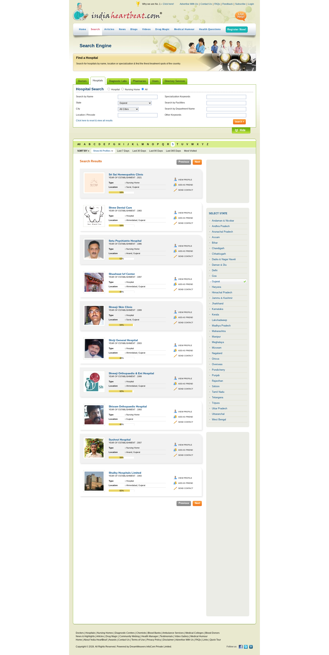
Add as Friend (185, 185)
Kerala (215, 314)
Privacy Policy (154, 639)
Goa (214, 275)
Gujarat (216, 281)
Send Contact (185, 190)
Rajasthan (217, 380)
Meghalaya (218, 342)
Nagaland (217, 353)
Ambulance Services (173, 633)
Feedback (227, 4)
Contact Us (206, 4)
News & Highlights (85, 636)
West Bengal (219, 419)
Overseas (217, 364)
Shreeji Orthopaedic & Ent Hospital (131, 373)
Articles (109, 29)
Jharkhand (217, 303)
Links (205, 639)
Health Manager (149, 636)
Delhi (214, 270)
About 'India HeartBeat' (95, 639)
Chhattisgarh (219, 253)
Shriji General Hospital (123, 340)
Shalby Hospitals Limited (125, 472)
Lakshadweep (219, 320)
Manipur (216, 336)
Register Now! (236, 29)
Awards (113, 639)
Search (95, 29)
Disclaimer (168, 639)
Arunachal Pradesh (222, 231)
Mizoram (216, 347)
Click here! (168, 4)
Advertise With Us (189, 4)
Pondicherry (218, 369)
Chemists (141, 633)
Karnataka (217, 309)
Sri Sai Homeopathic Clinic (126, 174)
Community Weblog (129, 636)
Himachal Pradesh (222, 292)
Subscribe (240, 4)
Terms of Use (138, 639)
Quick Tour (215, 639)
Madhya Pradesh (221, 325)
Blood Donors (212, 633)
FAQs (217, 4)
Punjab (216, 375)
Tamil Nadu (218, 391)
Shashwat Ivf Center (122, 273)
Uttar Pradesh (219, 408)
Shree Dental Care (120, 207)
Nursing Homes (105, 633)
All (146, 89)
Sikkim (216, 386)
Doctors (80, 633)
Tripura (216, 402)
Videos (146, 29)
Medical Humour (184, 29)
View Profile (185, 180)
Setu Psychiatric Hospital (125, 240)
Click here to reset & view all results (94, 120)
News (122, 29)
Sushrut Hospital (120, 439)
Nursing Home (132, 89)
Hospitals (90, 633)
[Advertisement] (228, 181)
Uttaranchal (218, 414)
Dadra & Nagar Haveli (224, 259)
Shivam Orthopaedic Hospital (128, 406)
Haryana (216, 287)
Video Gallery (182, 636)
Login (251, 4)
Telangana (217, 397)
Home (82, 29)
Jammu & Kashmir (222, 298)
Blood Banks (154, 633)
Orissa (215, 358)
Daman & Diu (219, 264)
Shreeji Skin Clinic (120, 307)
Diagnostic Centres (125, 633)
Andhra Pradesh (221, 226)
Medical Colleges (194, 633)
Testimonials (166, 636)
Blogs (134, 29)
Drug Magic (162, 29)
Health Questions (210, 29)
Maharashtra (219, 331)
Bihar (215, 242)
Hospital (115, 89)
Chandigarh (218, 248)
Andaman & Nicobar (223, 220)
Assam (216, 237)
